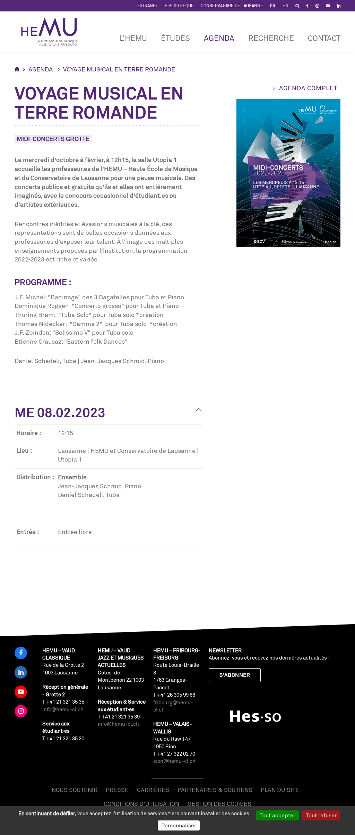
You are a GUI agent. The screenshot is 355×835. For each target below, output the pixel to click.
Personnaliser (178, 825)
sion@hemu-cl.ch (174, 761)
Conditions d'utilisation (141, 803)
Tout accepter (277, 815)
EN (285, 6)
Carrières (153, 789)
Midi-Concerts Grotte (53, 139)
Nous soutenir (74, 789)
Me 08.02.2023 (60, 412)
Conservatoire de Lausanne (232, 5)
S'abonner (234, 675)
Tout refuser (321, 815)
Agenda (219, 38)
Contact (324, 38)
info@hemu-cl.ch (63, 709)
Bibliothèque (179, 5)
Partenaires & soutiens (215, 789)
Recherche (271, 38)
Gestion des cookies (219, 803)
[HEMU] (52, 31)
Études (175, 38)
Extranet (147, 5)
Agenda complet (308, 88)
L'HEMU (133, 38)
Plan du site (280, 789)
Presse (117, 789)
